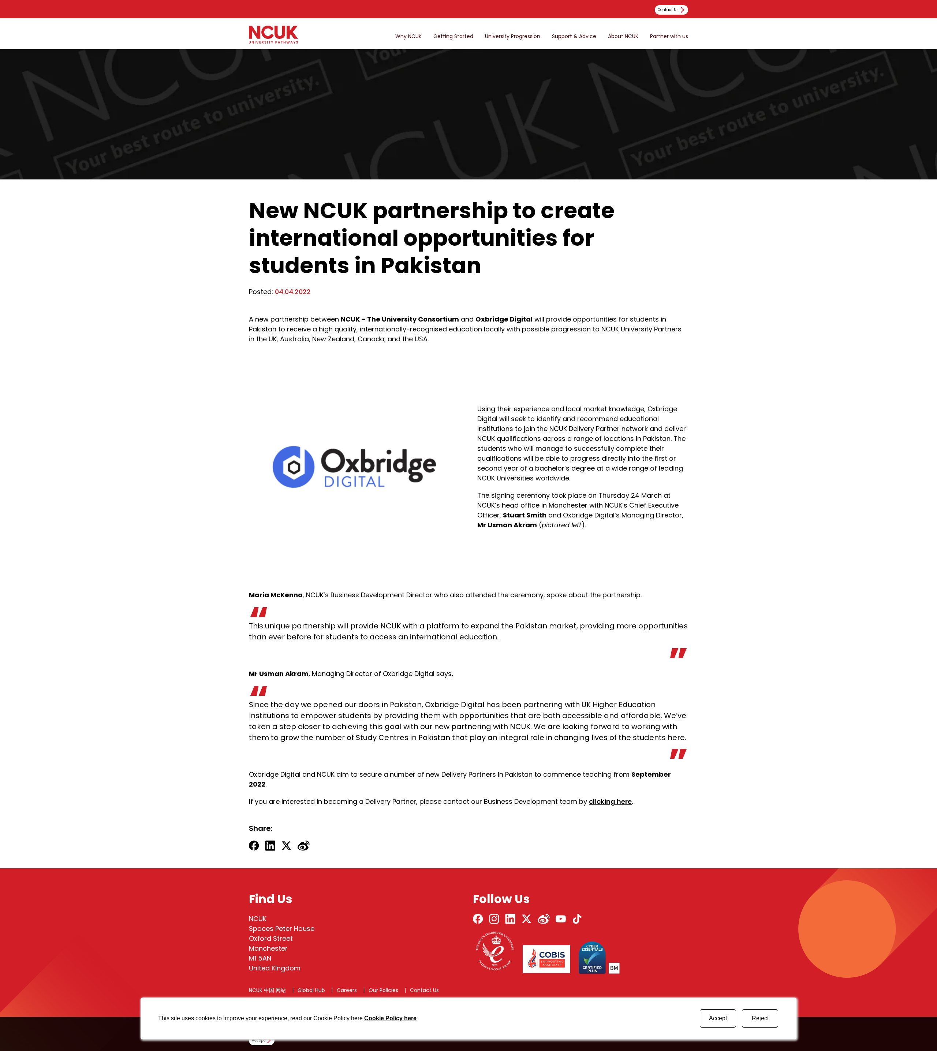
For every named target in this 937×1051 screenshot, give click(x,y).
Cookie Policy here (390, 1018)
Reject (760, 1018)
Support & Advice (574, 36)
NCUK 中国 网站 (267, 990)
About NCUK (623, 36)
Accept (718, 1018)
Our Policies (383, 990)
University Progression (512, 36)
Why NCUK (408, 36)
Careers (347, 990)
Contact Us (424, 990)
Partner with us (669, 36)
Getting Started (453, 36)
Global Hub (311, 990)
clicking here (610, 801)
